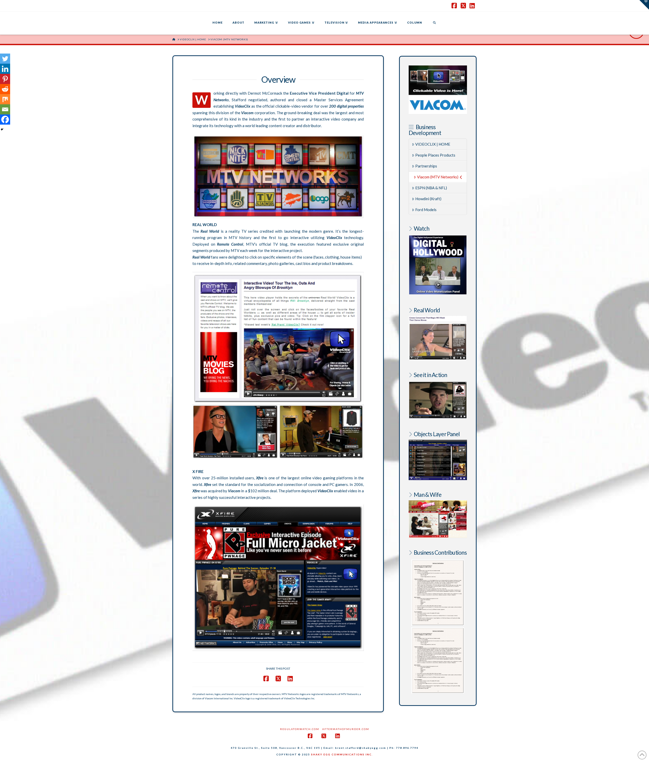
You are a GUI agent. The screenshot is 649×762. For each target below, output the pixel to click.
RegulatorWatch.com (299, 729)
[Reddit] (5, 89)
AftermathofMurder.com (345, 729)
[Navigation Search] (434, 23)
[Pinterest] (5, 79)
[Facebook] (5, 119)
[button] (644, 5)
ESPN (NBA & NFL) (431, 187)
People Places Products (435, 155)
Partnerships (426, 166)
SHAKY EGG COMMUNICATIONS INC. (342, 754)
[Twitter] (5, 59)
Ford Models (426, 209)
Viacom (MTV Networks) (437, 177)
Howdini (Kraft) (428, 198)
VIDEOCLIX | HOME (432, 144)
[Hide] (2, 129)
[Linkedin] (5, 69)
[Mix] (5, 99)
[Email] (5, 109)
